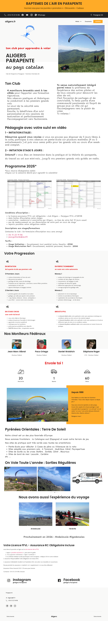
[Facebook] (23, 15)
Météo (77, 21)
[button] (6, 479)
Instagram (22, 579)
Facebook (71, 579)
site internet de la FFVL (32, 549)
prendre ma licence (17, 552)
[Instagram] (8, 580)
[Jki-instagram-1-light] (32, 15)
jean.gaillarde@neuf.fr (18, 237)
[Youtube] (27, 15)
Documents (88, 21)
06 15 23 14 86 (15, 235)
